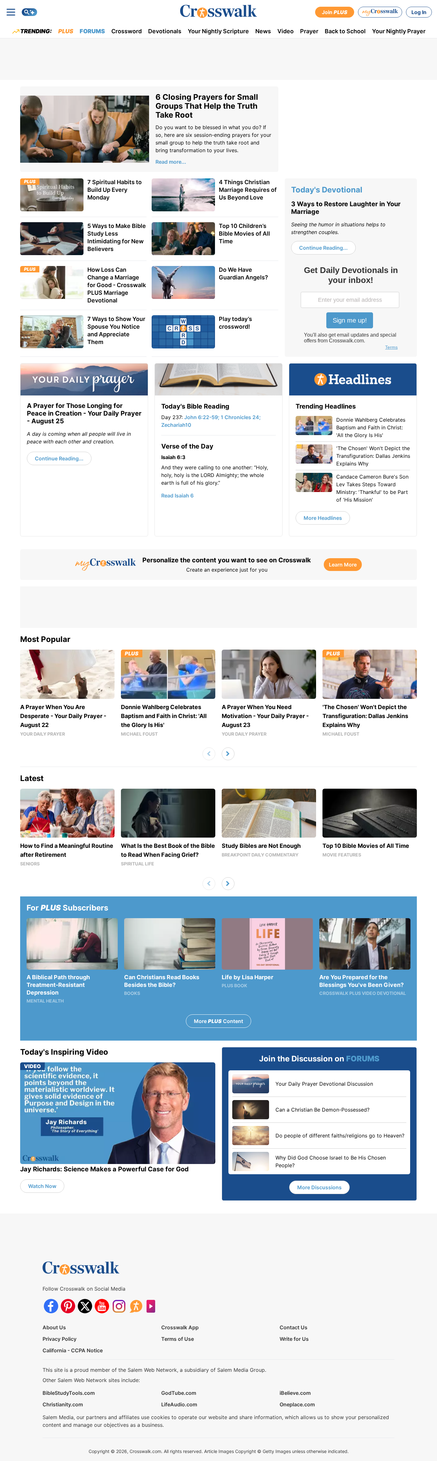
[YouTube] (102, 1306)
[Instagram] (119, 1306)
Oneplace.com (297, 1404)
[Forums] (136, 1306)
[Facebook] (51, 1306)
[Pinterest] (68, 1306)
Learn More (343, 564)
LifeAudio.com (179, 1404)
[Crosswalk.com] (218, 11)
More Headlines (323, 518)
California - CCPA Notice (73, 1350)
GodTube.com (178, 1393)
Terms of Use (177, 1339)
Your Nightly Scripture (218, 31)
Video (285, 31)
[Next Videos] (228, 753)
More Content (218, 1021)
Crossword (126, 31)
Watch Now (42, 1186)
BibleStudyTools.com (69, 1393)
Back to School (345, 31)
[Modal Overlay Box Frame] (351, 309)
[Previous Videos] (209, 753)
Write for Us (294, 1339)
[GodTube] (153, 1306)
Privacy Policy (59, 1339)
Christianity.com (63, 1404)
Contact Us (293, 1327)
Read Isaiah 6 (177, 495)
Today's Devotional (326, 189)
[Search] (29, 12)
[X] (85, 1306)
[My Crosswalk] (380, 12)
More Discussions (319, 1187)
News (263, 31)
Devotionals (164, 31)
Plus (65, 31)
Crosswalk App (180, 1327)
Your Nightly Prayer (398, 31)
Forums (92, 31)
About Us (54, 1327)
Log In (418, 12)
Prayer (309, 31)
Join (334, 12)
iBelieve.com (295, 1393)
